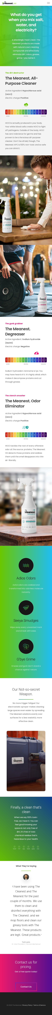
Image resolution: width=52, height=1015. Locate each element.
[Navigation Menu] (48, 3)
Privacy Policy (27, 1005)
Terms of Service (39, 1005)
